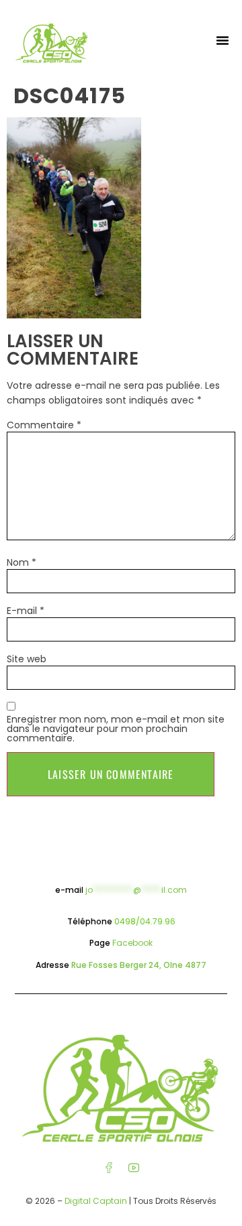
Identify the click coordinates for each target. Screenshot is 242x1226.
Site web (26, 659)
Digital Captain (96, 1201)
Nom (21, 562)
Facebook (132, 942)
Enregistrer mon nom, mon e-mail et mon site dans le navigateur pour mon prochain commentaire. (116, 729)
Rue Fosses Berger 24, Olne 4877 (138, 965)
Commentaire (44, 425)
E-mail (25, 610)
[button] (222, 40)
